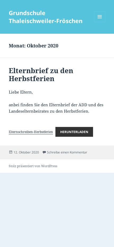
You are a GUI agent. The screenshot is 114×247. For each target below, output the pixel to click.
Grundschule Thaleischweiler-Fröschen (45, 17)
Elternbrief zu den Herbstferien (41, 74)
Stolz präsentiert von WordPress (33, 166)
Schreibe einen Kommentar (67, 152)
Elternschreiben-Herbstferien (31, 132)
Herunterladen (74, 132)
